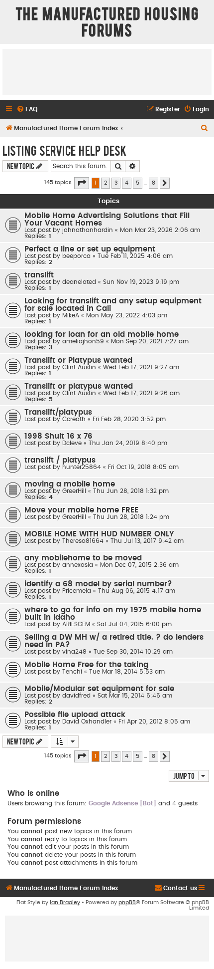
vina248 (74, 652)
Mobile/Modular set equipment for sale (99, 689)
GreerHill (74, 491)
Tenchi (72, 672)
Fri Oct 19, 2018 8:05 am (143, 467)
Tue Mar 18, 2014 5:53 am (127, 672)
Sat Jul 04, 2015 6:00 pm (134, 624)
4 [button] (126, 183)
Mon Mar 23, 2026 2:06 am (160, 230)
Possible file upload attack (74, 715)
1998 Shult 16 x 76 (58, 436)
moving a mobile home (69, 484)
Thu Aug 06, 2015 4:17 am (136, 591)
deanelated (79, 282)
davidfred (76, 696)
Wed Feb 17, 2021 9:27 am (141, 367)
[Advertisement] (107, 71)
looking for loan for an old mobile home (101, 334)
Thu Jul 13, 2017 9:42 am (147, 541)
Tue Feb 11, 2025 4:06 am (135, 256)
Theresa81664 (83, 541)
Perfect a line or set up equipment (89, 249)
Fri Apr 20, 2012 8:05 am (154, 722)
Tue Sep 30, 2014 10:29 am (133, 652)
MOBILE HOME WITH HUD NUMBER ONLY (99, 534)
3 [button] (115, 183)
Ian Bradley (65, 902)
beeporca (76, 256)
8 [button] (153, 183)
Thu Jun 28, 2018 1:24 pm (131, 517)
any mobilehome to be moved (83, 558)
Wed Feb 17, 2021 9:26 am (141, 393)
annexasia (77, 565)
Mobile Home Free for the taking (86, 665)
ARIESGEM (76, 624)
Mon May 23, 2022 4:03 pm (126, 315)
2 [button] (105, 183)
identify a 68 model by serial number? (98, 584)
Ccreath (74, 419)
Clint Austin (79, 367)
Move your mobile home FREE (81, 510)
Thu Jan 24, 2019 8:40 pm (128, 443)
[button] (81, 183)
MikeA (70, 315)
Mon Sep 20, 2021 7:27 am (150, 341)
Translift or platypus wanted (78, 386)
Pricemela (76, 591)
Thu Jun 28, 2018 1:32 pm (131, 491)
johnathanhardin (87, 230)
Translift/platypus (58, 412)
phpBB (127, 902)
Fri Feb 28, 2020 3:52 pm (129, 419)
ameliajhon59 (83, 341)
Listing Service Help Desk (64, 150)
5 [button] (137, 183)
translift (39, 275)
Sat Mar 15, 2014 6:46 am (135, 696)
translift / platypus (60, 460)
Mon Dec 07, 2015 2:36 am (139, 565)
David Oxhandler (86, 722)
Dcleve (72, 443)
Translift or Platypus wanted (78, 360)
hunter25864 (81, 467)
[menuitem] (26, 109)
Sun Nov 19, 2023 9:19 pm (141, 282)
